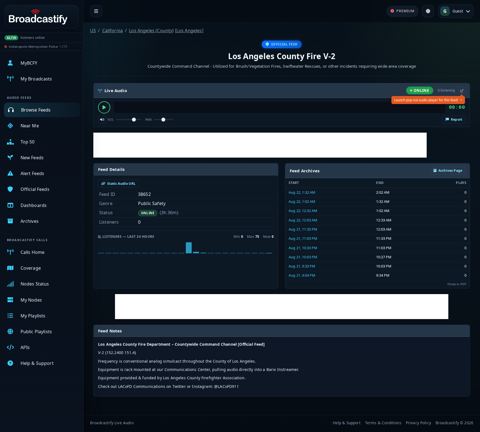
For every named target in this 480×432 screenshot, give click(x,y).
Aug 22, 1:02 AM (302, 201)
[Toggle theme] (428, 11)
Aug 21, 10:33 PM (303, 247)
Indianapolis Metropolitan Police (33, 46)
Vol (111, 119)
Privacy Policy (418, 422)
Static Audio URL (121, 183)
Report (456, 119)
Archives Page (450, 170)
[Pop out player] (461, 90)
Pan (148, 119)
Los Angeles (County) (151, 30)
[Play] (104, 107)
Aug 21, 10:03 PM (303, 256)
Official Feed (284, 44)
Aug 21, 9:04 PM (302, 275)
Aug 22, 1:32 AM (302, 192)
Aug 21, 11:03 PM (303, 238)
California (112, 30)
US (93, 30)
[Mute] (102, 119)
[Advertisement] (260, 145)
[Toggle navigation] (96, 11)
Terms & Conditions (383, 422)
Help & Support (347, 422)
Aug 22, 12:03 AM (303, 220)
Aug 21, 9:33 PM (302, 266)
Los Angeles (189, 30)
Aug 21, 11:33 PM (303, 229)
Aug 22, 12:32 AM (303, 210)
